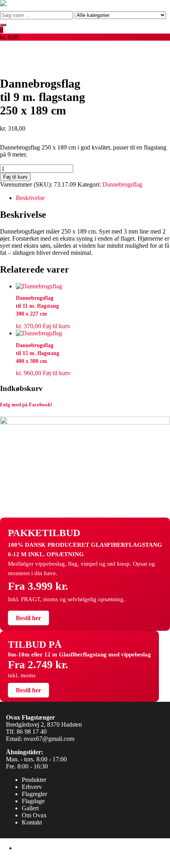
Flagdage (33, 801)
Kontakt (32, 822)
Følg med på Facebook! (26, 405)
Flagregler (34, 794)
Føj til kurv (15, 177)
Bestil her (28, 618)
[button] (85, 33)
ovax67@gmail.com (49, 738)
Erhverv (32, 786)
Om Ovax (34, 815)
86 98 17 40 (32, 731)
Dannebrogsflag (122, 184)
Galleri (30, 808)
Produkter (34, 779)
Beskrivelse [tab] (30, 197)
